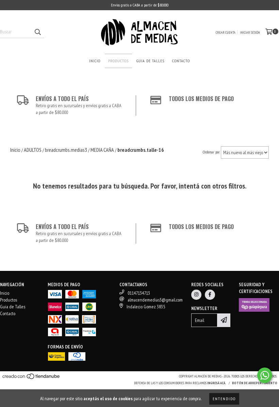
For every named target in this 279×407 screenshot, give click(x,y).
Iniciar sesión (250, 32)
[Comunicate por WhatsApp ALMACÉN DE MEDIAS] (264, 375)
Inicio (94, 60)
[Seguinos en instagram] (196, 295)
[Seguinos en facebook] (210, 295)
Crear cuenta (225, 32)
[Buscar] (37, 32)
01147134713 (139, 293)
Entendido (224, 398)
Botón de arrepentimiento (254, 383)
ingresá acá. (216, 383)
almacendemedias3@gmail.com (155, 300)
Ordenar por (211, 151)
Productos (118, 60)
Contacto (181, 60)
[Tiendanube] (31, 378)
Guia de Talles (150, 60)
